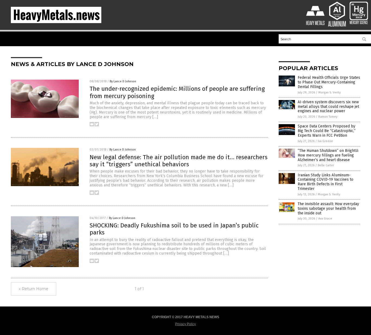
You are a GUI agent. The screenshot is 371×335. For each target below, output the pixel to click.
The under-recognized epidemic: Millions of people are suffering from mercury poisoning (177, 92)
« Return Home (33, 288)
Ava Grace (325, 218)
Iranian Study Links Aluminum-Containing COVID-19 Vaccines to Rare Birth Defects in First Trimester (325, 182)
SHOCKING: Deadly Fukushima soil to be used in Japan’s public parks (174, 229)
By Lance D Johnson (123, 81)
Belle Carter (326, 165)
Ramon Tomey (327, 116)
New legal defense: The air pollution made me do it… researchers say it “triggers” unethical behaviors (179, 161)
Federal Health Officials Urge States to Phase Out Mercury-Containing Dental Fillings (329, 82)
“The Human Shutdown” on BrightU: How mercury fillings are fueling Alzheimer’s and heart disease (328, 155)
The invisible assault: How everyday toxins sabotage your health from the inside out (328, 208)
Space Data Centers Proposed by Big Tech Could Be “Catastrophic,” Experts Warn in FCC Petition (327, 131)
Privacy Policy (185, 324)
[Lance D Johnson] (56, 22)
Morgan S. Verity (329, 92)
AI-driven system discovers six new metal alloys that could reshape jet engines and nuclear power (328, 107)
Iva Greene (325, 141)
